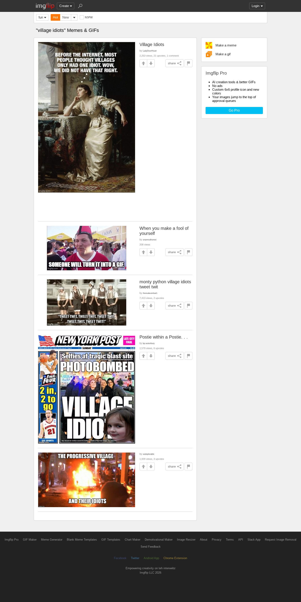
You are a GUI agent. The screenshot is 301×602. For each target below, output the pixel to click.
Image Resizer (186, 539)
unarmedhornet (149, 239)
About (203, 539)
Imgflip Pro (12, 539)
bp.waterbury (149, 343)
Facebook (120, 558)
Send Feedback (151, 546)
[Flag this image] (188, 63)
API (240, 539)
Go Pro (234, 110)
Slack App (253, 539)
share (172, 63)
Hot (55, 17)
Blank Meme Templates (82, 539)
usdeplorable (148, 454)
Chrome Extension (175, 558)
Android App (151, 558)
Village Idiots (151, 44)
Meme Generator (51, 539)
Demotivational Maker (159, 539)
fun (41, 17)
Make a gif (223, 54)
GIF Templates (110, 539)
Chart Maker (132, 539)
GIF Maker (30, 539)
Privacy (216, 539)
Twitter (135, 558)
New (65, 17)
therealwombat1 (150, 293)
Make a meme (226, 45)
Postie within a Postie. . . (163, 337)
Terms (230, 539)
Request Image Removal (280, 539)
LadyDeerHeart (150, 51)
